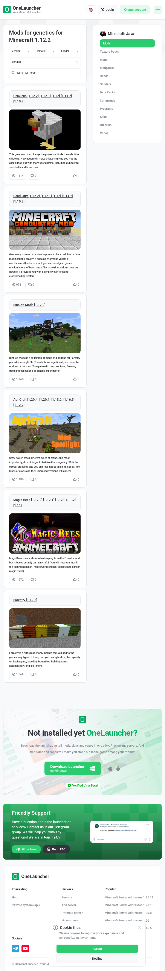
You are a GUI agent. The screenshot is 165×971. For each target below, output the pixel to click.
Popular (110, 889)
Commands (107, 100)
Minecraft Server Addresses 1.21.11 (129, 897)
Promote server (72, 913)
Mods (106, 43)
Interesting (20, 889)
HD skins (106, 125)
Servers (67, 889)
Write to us (29, 849)
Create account (135, 10)
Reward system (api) (26, 905)
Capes (104, 133)
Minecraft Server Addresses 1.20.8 (128, 913)
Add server (69, 905)
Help (15, 897)
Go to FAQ (59, 849)
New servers (70, 920)
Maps (103, 59)
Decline (97, 958)
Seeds (104, 76)
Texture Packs (109, 51)
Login (109, 10)
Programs (106, 108)
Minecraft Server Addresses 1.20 (127, 920)
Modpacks (107, 68)
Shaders (105, 84)
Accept (97, 948)
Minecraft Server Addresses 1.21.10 (129, 905)
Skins (103, 117)
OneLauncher (35, 876)
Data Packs (107, 92)
